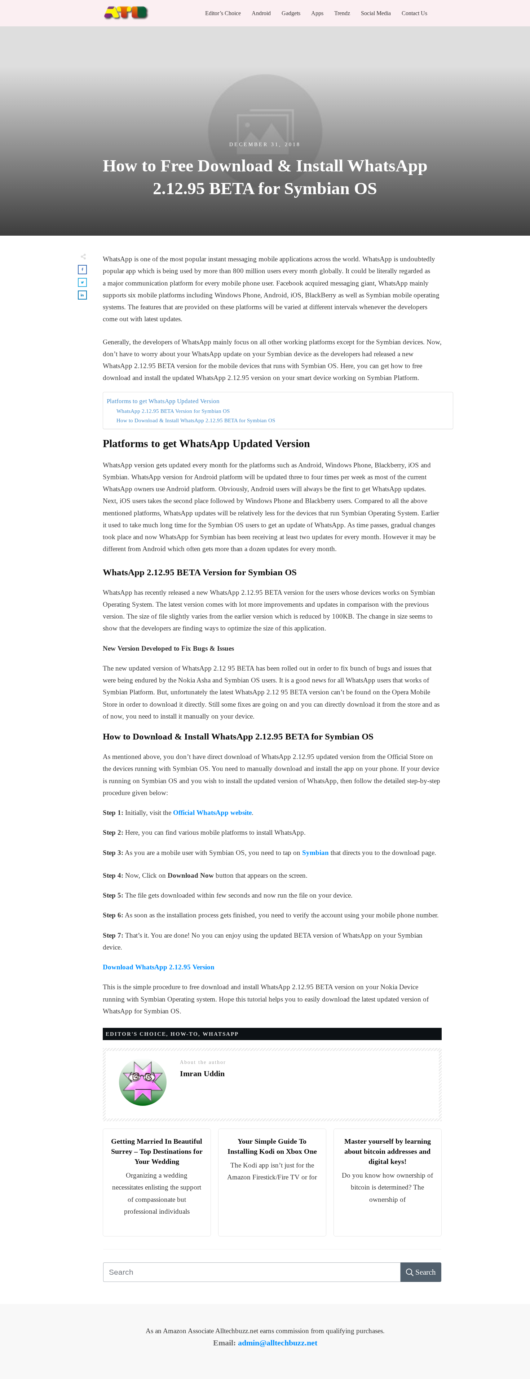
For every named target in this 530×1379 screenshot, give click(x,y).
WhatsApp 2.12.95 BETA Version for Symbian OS (173, 411)
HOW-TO (184, 1034)
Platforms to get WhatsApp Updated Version (163, 401)
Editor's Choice (136, 1034)
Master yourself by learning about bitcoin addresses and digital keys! (387, 1151)
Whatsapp (221, 1034)
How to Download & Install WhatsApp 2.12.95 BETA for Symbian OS (195, 420)
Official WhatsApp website (212, 812)
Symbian (315, 852)
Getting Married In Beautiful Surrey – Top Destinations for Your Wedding (157, 1151)
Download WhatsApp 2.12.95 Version (159, 967)
